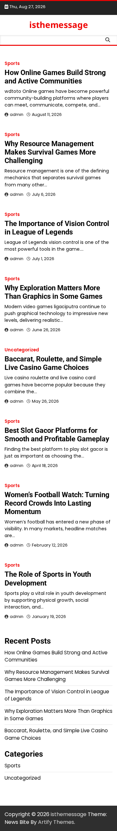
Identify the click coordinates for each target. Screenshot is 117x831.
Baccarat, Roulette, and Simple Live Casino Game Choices (53, 363)
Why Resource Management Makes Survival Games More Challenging (50, 152)
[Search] (107, 40)
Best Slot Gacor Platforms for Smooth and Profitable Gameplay (57, 434)
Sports (12, 63)
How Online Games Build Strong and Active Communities (55, 77)
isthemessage (58, 25)
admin (16, 114)
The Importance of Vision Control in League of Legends (57, 228)
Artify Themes (56, 822)
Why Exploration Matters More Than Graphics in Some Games (53, 292)
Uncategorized (22, 350)
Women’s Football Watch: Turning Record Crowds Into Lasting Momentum (57, 503)
